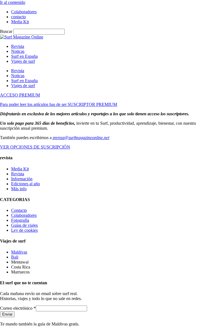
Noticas (17, 51)
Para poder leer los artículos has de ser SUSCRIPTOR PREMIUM (58, 104)
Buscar (6, 31)
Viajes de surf (23, 61)
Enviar (7, 314)
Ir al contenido (12, 2)
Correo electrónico (18, 308)
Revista (17, 46)
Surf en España (24, 56)
